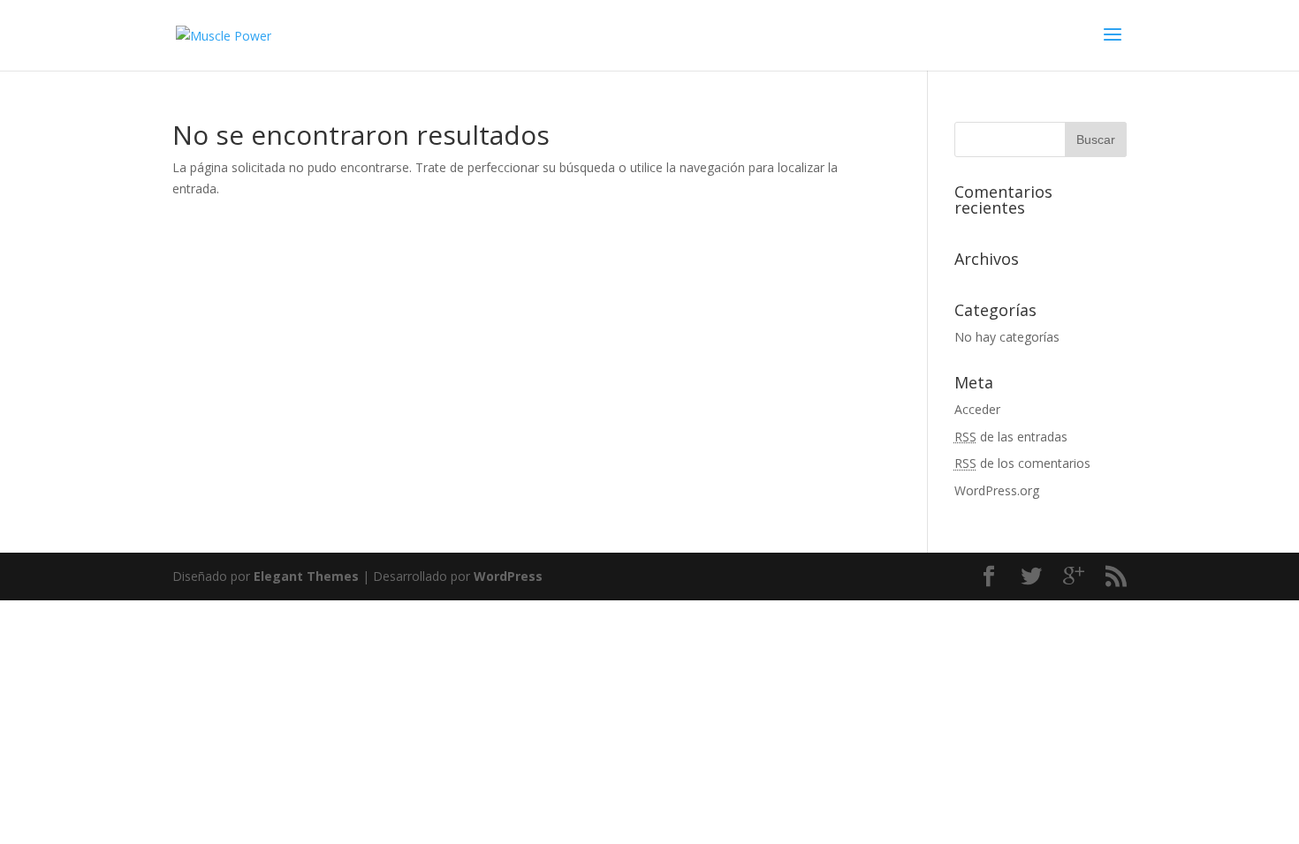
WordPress (508, 576)
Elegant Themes (306, 576)
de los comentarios (1022, 463)
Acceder (977, 409)
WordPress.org (996, 490)
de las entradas (1010, 436)
